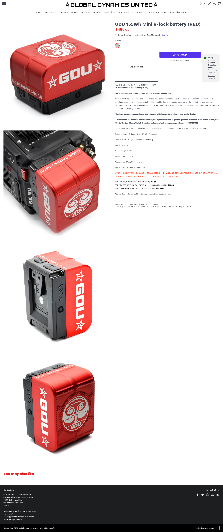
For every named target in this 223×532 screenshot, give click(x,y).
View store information (211, 77)
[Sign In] (210, 3)
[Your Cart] (219, 3)
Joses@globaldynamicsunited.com (18, 516)
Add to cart (136, 66)
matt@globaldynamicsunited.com (18, 497)
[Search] (214, 3)
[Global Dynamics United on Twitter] (203, 496)
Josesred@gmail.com (12, 519)
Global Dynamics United (28, 528)
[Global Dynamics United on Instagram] (208, 496)
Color (118, 40)
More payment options (180, 60)
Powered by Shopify (47, 528)
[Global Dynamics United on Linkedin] (218, 496)
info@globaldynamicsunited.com (17, 494)
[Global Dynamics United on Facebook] (198, 496)
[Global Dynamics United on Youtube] (213, 496)
